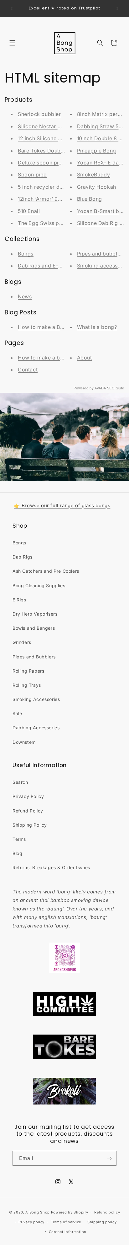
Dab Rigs (23, 556)
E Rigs (19, 599)
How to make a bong (44, 357)
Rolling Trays (27, 685)
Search (20, 782)
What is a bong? (97, 327)
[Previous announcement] (11, 8)
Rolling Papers (28, 671)
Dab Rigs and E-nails (44, 265)
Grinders (22, 642)
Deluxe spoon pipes (43, 162)
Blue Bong (89, 199)
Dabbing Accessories (36, 727)
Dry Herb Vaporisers (35, 614)
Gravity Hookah (96, 187)
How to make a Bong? (45, 327)
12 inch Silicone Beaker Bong (54, 138)
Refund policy (107, 1212)
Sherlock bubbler (39, 114)
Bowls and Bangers (34, 628)
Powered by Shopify (69, 1212)
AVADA (100, 388)
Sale (17, 713)
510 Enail (29, 211)
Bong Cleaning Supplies (39, 585)
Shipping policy (102, 1222)
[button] (12, 43)
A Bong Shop (37, 1212)
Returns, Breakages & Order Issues (51, 867)
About (84, 357)
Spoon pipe (32, 174)
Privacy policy (31, 1222)
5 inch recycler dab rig (46, 187)
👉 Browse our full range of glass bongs (62, 505)
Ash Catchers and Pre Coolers (46, 571)
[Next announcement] (117, 8)
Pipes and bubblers (101, 253)
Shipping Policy (30, 825)
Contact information (67, 1232)
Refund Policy (28, 810)
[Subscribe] (109, 1158)
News (25, 296)
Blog (17, 853)
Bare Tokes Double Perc (48, 150)
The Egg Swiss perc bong (50, 223)
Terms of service (66, 1222)
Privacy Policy (28, 796)
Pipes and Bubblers (34, 656)
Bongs (26, 253)
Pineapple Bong (96, 150)
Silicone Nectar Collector (49, 126)
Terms (19, 839)
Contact (28, 369)
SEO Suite (115, 388)
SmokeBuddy (93, 174)
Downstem (24, 742)
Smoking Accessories (36, 699)
